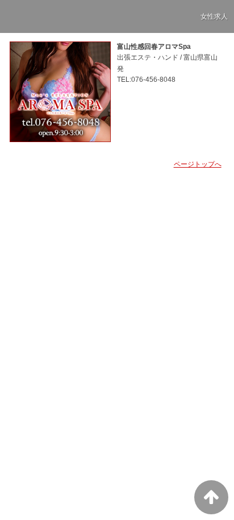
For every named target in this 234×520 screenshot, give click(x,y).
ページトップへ (198, 164)
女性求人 (214, 16)
